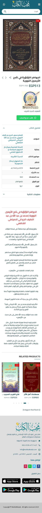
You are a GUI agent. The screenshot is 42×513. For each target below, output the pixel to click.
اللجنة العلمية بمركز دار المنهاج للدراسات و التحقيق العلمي (13, 150)
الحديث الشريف (29, 111)
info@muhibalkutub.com (28, 449)
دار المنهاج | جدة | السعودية (16, 162)
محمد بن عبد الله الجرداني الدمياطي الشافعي (13, 140)
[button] (28, 403)
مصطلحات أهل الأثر (31, 394)
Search (5, 11)
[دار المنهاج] (31, 100)
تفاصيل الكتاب (34, 128)
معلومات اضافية (33, 194)
